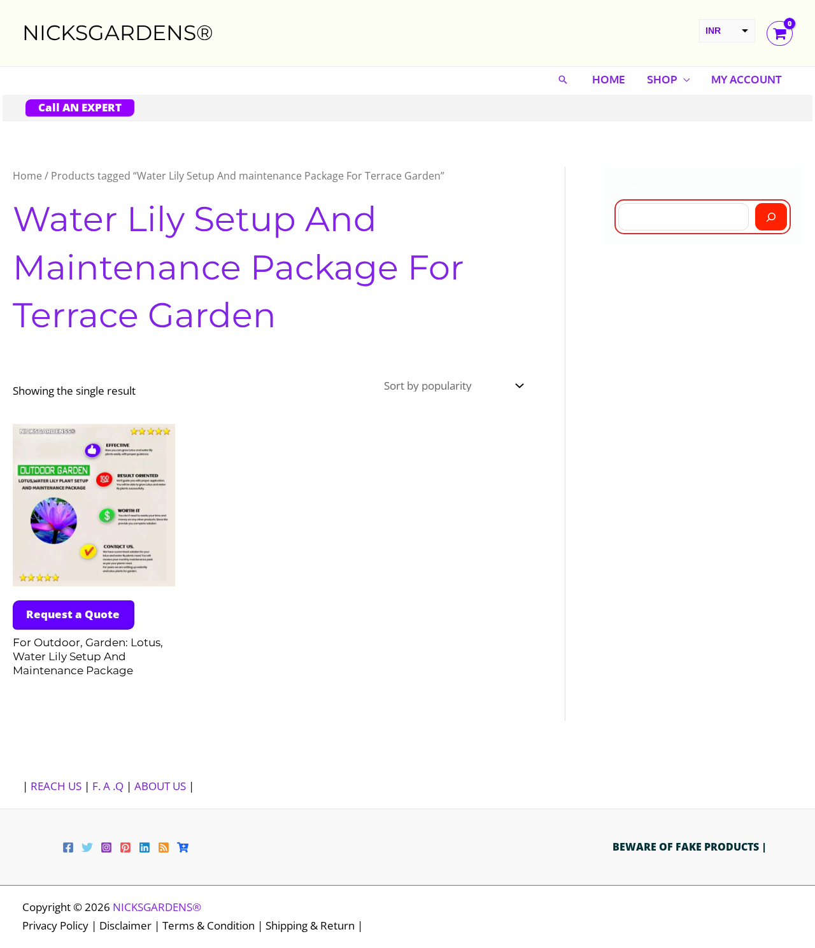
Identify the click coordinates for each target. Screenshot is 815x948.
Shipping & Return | (314, 925)
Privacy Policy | (60, 925)
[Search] (771, 216)
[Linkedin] (144, 847)
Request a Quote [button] (73, 614)
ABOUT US (160, 786)
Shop (662, 79)
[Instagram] (106, 847)
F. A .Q (109, 786)
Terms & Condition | (214, 925)
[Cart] (182, 847)
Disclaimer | (130, 925)
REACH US (56, 786)
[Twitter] (87, 847)
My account (746, 79)
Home (608, 79)
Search (627, 189)
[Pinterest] (125, 847)
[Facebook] (68, 847)
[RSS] (163, 847)
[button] (563, 79)
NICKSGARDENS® (117, 32)
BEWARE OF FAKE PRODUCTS (687, 847)
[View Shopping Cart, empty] (780, 33)
